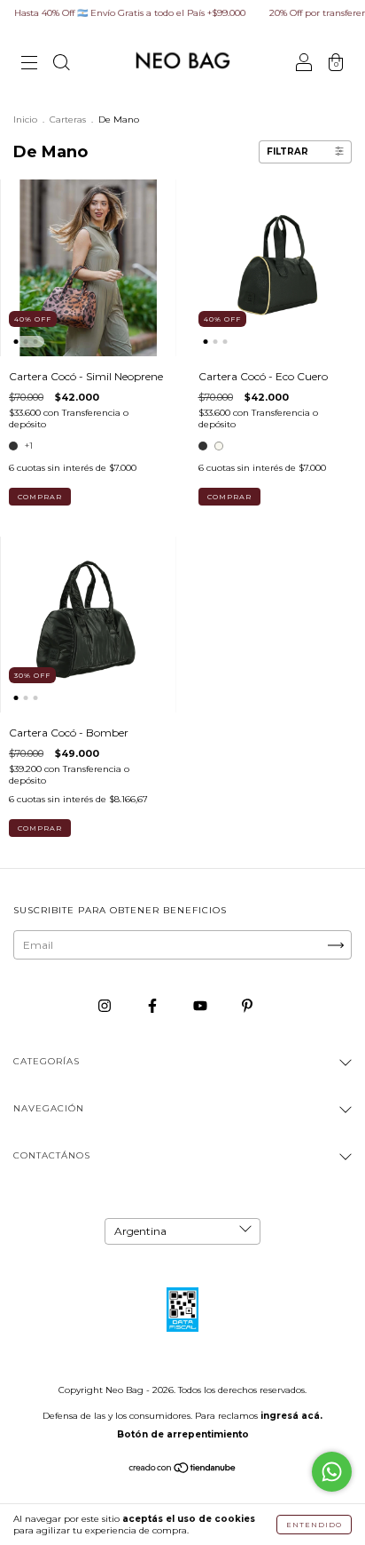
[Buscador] (61, 64)
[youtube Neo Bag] (201, 1005)
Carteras (68, 119)
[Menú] (29, 64)
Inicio (25, 119)
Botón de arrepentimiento (183, 1434)
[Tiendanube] (183, 1470)
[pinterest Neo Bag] (247, 1005)
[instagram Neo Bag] (106, 1005)
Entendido (314, 1524)
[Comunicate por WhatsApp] (332, 1472)
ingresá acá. (291, 1416)
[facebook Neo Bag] (153, 1005)
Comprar (40, 496)
